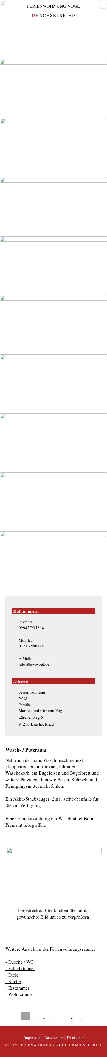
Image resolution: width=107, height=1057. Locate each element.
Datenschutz (53, 1037)
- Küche (13, 981)
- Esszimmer (17, 988)
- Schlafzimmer (20, 968)
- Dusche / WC (19, 962)
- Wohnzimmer (19, 994)
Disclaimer (75, 1037)
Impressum (32, 1037)
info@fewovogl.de (34, 664)
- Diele (12, 975)
